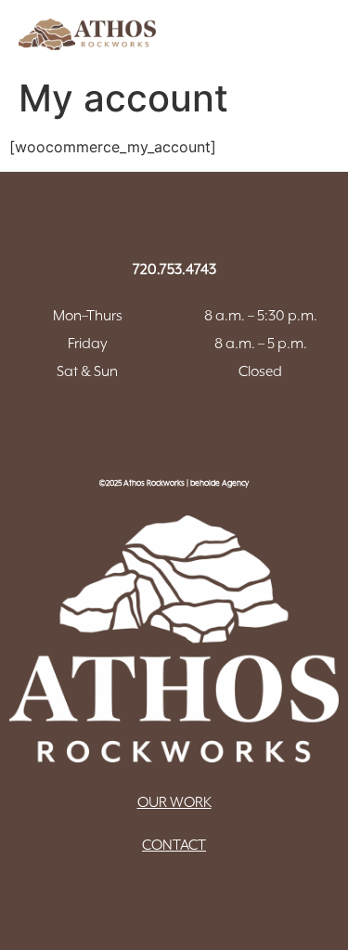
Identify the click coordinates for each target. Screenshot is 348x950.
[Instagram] (199, 427)
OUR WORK (174, 802)
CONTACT (174, 845)
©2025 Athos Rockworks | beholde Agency (174, 483)
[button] (261, 30)
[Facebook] (148, 427)
